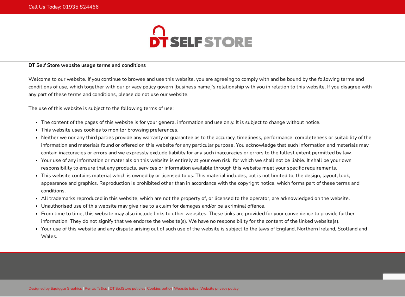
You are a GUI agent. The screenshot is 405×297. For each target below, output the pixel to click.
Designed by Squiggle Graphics (55, 288)
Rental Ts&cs (96, 288)
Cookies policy (159, 288)
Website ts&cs (186, 288)
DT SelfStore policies (127, 288)
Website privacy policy (219, 288)
